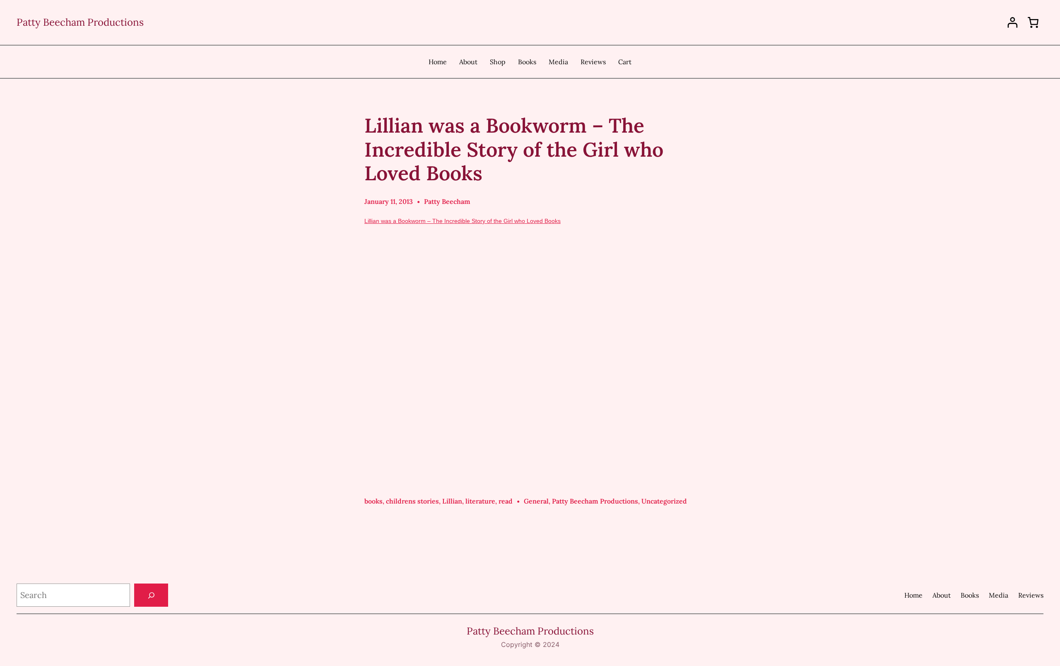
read (506, 501)
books (373, 501)
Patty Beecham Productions (80, 22)
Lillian (452, 501)
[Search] (151, 595)
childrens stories (412, 501)
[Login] (1012, 22)
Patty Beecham (447, 201)
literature (480, 501)
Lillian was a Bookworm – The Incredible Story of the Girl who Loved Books (462, 221)
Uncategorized (664, 501)
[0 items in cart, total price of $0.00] (1033, 22)
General (536, 501)
